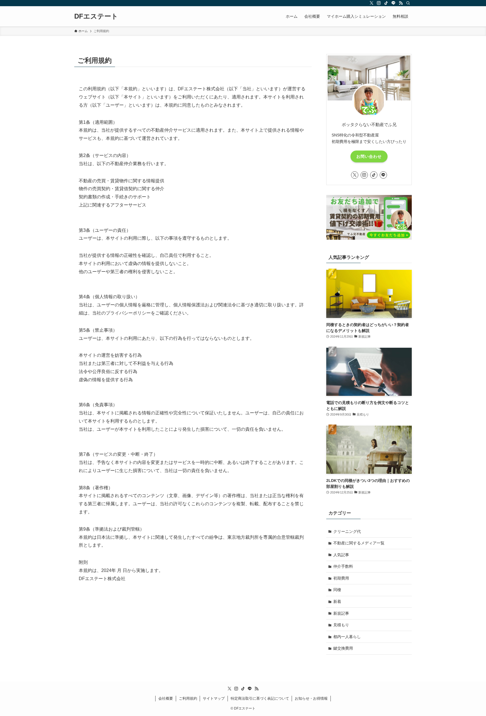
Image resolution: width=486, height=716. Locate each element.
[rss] (400, 3)
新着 (337, 601)
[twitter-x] (371, 3)
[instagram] (378, 3)
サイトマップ (214, 698)
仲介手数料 (343, 566)
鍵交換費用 (343, 648)
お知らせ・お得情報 (311, 698)
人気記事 (341, 555)
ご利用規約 (188, 698)
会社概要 (165, 698)
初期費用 (341, 578)
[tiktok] (386, 3)
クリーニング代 (347, 531)
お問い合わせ (369, 156)
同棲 (337, 589)
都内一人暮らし (347, 636)
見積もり (341, 625)
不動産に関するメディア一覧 (358, 543)
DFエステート (96, 16)
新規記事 (341, 613)
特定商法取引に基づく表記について (260, 698)
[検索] (408, 3)
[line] (393, 3)
